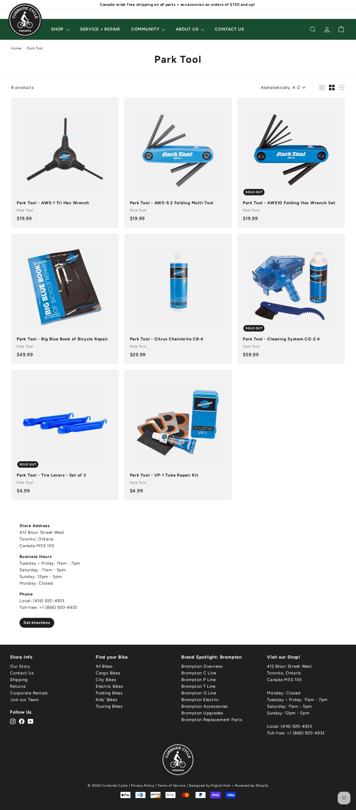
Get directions (37, 622)
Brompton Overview (202, 666)
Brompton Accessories (204, 706)
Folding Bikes (109, 693)
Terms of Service (171, 785)
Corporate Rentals (29, 693)
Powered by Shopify (252, 785)
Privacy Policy (142, 785)
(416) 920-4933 (296, 726)
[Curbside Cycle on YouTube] (30, 721)
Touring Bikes (109, 706)
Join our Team (24, 699)
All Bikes (104, 666)
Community (146, 29)
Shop (58, 29)
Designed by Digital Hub (209, 785)
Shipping (19, 679)
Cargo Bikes (108, 673)
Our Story (20, 666)
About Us (188, 29)
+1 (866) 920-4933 (306, 733)
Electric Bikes (109, 686)
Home (16, 48)
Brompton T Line (198, 686)
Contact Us (229, 29)
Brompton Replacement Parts (211, 719)
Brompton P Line (198, 679)
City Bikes (106, 679)
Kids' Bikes (106, 699)
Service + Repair (100, 29)
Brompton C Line (198, 673)
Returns (18, 686)
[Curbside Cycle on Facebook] (21, 721)
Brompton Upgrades (202, 713)
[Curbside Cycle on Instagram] (13, 721)
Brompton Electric (200, 699)
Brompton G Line (198, 693)
